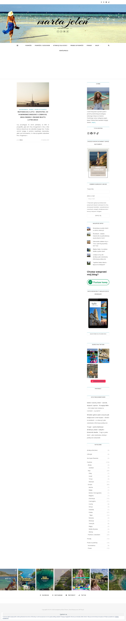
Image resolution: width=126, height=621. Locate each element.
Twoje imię (90, 189)
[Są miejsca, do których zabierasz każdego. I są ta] (63, 579)
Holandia (91, 509)
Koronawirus (23, 109)
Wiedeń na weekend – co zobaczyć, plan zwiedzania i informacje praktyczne (98, 420)
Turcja (90, 479)
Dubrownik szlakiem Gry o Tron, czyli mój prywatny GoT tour (100, 244)
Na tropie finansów (92, 458)
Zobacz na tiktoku (99, 381)
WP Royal (81, 609)
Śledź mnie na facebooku (98, 334)
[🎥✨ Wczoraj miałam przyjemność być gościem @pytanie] (81, 579)
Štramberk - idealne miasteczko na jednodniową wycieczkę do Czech (101, 236)
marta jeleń (63, 20)
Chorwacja (92, 498)
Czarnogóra (92, 501)
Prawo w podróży (77, 45)
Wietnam (91, 482)
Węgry (91, 526)
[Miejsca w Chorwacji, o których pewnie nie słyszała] (44, 579)
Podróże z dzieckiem (42, 45)
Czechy (91, 504)
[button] (92, 355)
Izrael (90, 476)
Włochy (91, 532)
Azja (89, 470)
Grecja (91, 507)
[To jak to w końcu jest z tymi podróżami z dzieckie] (8, 579)
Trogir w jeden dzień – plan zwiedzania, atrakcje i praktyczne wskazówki (97, 435)
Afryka (90, 465)
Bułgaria (91, 495)
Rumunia (91, 518)
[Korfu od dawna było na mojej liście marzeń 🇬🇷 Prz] (117, 579)
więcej (93, 122)
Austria (91, 487)
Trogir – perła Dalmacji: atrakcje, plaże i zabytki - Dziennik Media (96, 429)
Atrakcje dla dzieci (60, 45)
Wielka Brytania (93, 529)
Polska (91, 512)
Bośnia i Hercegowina (95, 493)
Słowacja (91, 521)
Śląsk (91, 515)
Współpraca (63, 50)
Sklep (97, 45)
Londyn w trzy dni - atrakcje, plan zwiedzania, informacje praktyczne (100, 257)
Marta (21, 140)
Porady (89, 45)
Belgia (90, 490)
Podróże (28, 45)
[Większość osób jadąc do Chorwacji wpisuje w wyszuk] (26, 579)
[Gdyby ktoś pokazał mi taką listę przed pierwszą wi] (99, 579)
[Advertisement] (63, 66)
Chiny (90, 473)
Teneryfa (91, 523)
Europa (90, 484)
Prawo (31, 109)
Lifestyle (89, 454)
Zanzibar (91, 468)
